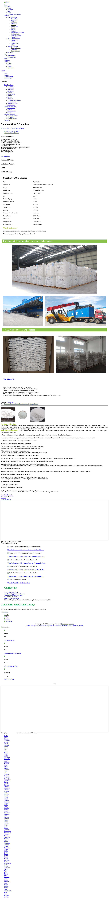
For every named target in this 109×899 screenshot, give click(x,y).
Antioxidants (14, 18)
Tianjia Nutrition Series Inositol (18, 583)
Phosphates (14, 23)
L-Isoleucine (9, 402)
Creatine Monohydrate (32, 625)
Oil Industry (14, 49)
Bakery (9, 8)
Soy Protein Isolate (44, 625)
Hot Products (64, 624)
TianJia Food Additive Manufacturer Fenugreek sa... (26, 556)
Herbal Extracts (15, 34)
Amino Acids (14, 37)
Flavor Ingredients (16, 35)
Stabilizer (13, 31)
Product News (11, 55)
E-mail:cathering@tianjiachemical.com (14, 594)
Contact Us (7, 61)
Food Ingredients (12, 17)
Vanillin (81, 625)
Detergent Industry (16, 48)
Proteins (13, 28)
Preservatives (14, 26)
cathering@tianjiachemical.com (12, 653)
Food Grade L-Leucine (7, 496)
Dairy (9, 12)
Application (7, 6)
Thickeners (14, 22)
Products (6, 15)
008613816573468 (9, 679)
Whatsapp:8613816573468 (11, 598)
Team (8, 64)
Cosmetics (10, 52)
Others (12, 45)
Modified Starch (66, 625)
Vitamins (13, 25)
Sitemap (71, 624)
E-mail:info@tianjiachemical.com (13, 595)
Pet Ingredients (15, 43)
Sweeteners (14, 20)
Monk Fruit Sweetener (55, 625)
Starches (13, 29)
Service (9, 66)
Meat (8, 11)
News (5, 54)
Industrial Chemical (12, 46)
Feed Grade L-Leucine (7, 495)
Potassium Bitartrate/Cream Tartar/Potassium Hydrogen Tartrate (21, 404)
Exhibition (7, 60)
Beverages (10, 9)
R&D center (10, 68)
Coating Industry (15, 51)
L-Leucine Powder (6, 499)
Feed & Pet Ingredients (13, 38)
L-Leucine (3, 498)
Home (5, 5)
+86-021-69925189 (9, 640)
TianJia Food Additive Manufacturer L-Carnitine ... (25, 550)
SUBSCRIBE (4, 612)
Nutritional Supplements (14, 14)
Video (5, 58)
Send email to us (5, 156)
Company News (11, 57)
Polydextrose (74, 625)
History (9, 63)
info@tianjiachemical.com (11, 666)
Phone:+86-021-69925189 (11, 592)
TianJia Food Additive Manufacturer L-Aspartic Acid (26, 563)
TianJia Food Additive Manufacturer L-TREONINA (25, 570)
